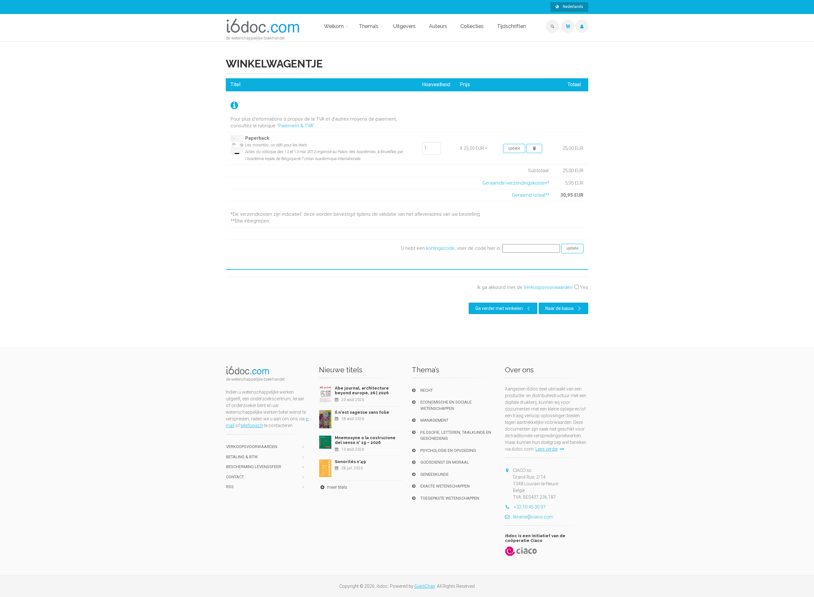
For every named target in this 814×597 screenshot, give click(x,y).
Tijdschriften (511, 26)
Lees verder (546, 449)
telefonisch (252, 425)
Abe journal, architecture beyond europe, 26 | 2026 (362, 391)
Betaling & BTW (242, 456)
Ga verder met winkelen (499, 308)
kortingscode (440, 248)
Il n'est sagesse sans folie (362, 412)
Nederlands (572, 6)
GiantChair (424, 586)
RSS (230, 486)
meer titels (336, 487)
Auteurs (438, 26)
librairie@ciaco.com (533, 516)
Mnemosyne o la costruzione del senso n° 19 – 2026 (365, 440)
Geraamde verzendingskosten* (515, 183)
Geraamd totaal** (530, 195)
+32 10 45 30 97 (529, 506)
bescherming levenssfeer (253, 466)
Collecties (472, 26)
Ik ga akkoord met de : (532, 287)
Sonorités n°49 (350, 461)
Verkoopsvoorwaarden (548, 287)
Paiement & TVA (296, 126)
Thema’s (368, 26)
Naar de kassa (559, 308)
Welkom (334, 26)
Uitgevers (404, 26)
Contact (235, 476)
